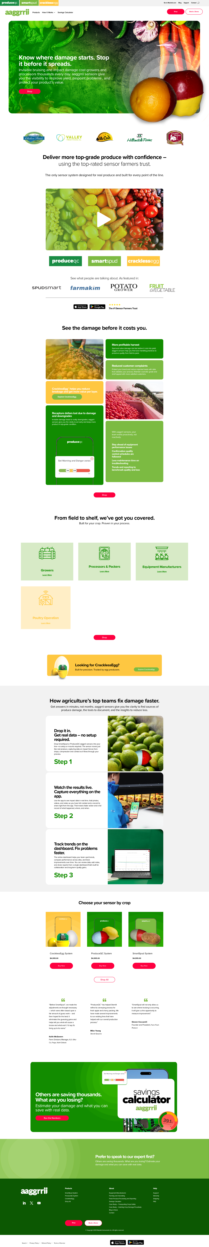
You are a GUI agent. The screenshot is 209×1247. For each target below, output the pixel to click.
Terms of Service (59, 1243)
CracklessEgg (69, 1198)
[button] (61, 966)
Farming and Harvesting (117, 1196)
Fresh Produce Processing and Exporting (122, 1198)
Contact (193, 3)
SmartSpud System (71, 1193)
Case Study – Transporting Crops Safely (122, 1204)
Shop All (104, 979)
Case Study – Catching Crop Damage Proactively (125, 1207)
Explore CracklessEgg (67, 396)
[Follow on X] (31, 1203)
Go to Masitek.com (170, 3)
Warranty (156, 1196)
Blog (179, 3)
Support (186, 3)
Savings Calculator (65, 12)
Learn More (47, 575)
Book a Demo (194, 11)
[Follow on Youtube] (39, 1203)
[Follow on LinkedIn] (24, 1203)
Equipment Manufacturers (117, 1193)
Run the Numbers (52, 1118)
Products (36, 12)
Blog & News (113, 1210)
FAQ (154, 1201)
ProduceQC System (71, 1196)
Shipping (156, 1198)
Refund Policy (46, 1243)
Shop (175, 11)
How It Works (47, 12)
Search (24, 1243)
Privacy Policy (34, 1243)
